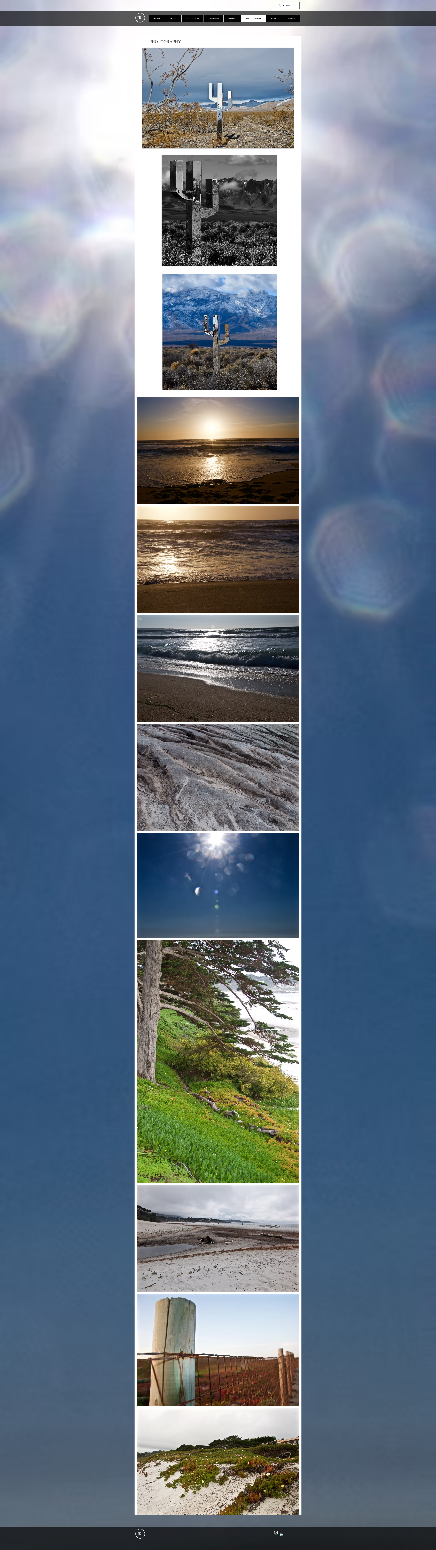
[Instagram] (276, 1532)
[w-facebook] (282, 1535)
